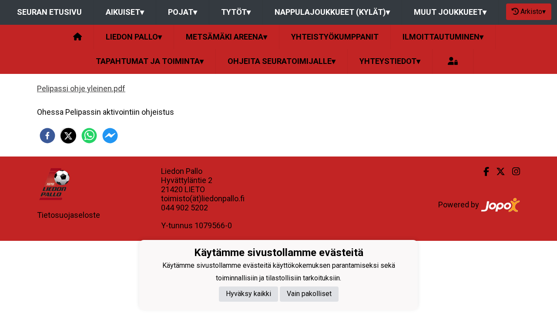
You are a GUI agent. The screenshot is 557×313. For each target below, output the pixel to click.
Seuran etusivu (49, 12)
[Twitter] (497, 171)
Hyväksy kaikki (248, 294)
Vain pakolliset (309, 294)
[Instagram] (512, 171)
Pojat (182, 12)
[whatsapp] (89, 135)
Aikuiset (125, 12)
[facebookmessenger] (110, 135)
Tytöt (236, 12)
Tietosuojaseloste (68, 215)
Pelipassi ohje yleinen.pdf (81, 88)
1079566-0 (213, 225)
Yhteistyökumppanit (335, 36)
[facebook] (47, 135)
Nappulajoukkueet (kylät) (332, 12)
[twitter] (68, 135)
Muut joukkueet (450, 12)
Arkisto (533, 11)
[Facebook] (482, 171)
